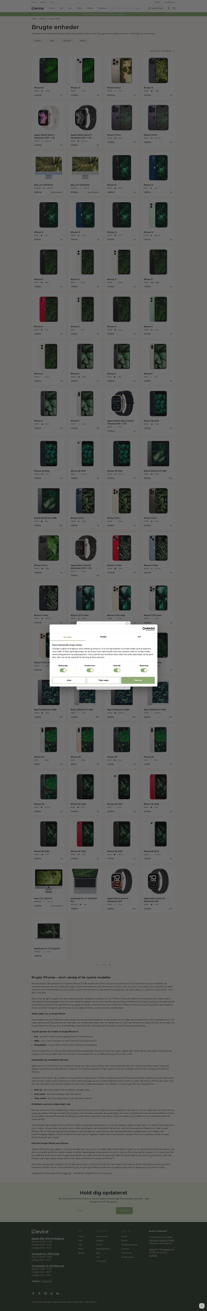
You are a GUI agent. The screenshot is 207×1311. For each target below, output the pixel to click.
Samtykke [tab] (67, 637)
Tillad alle (138, 680)
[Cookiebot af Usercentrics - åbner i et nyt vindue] (144, 629)
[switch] (90, 670)
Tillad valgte (103, 680)
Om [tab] (139, 637)
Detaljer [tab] (103, 637)
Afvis (69, 680)
